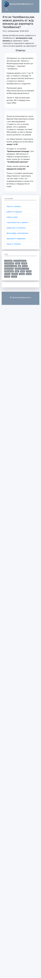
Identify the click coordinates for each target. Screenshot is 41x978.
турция (21, 274)
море (17, 271)
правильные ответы (21, 269)
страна (7, 276)
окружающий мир (20, 261)
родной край (9, 269)
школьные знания (10, 266)
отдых (18, 263)
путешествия (9, 263)
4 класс (14, 276)
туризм (24, 263)
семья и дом (12, 217)
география (8, 261)
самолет (14, 274)
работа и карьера (14, 212)
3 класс (7, 274)
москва (28, 274)
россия (24, 266)
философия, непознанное (17, 233)
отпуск (28, 271)
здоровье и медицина (16, 238)
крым (22, 271)
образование (9, 271)
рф (19, 266)
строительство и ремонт (17, 222)
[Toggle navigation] (6, 9)
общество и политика (16, 228)
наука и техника (14, 206)
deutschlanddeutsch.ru (21, 4)
